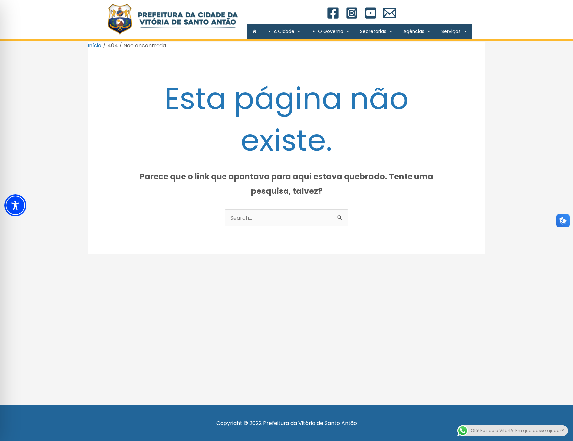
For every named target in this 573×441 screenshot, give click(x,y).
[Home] (252, 31)
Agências (413, 31)
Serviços (451, 31)
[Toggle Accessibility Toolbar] (15, 205)
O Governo (330, 31)
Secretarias (373, 31)
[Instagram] (352, 13)
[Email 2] (389, 13)
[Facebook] (333, 13)
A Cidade (284, 31)
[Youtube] (370, 13)
